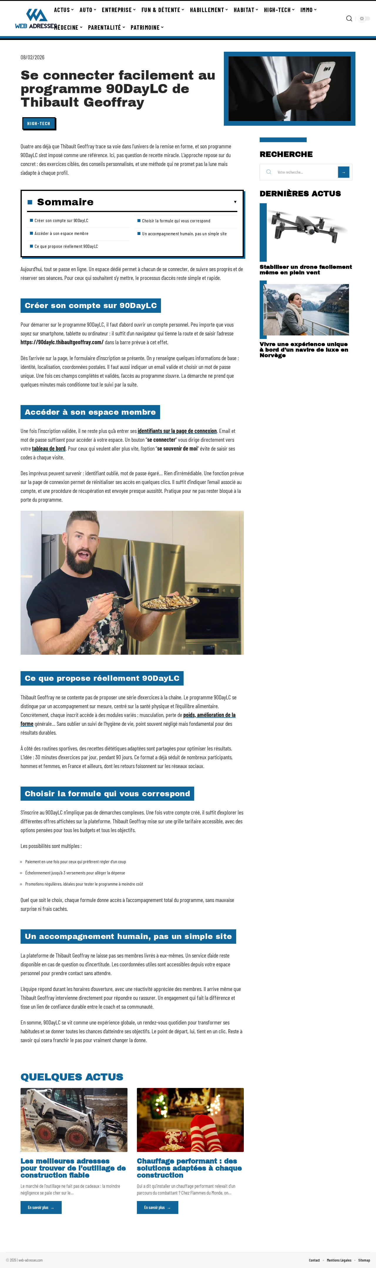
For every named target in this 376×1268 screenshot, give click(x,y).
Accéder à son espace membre (62, 233)
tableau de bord (49, 448)
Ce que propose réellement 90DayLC (66, 246)
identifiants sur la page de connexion (177, 430)
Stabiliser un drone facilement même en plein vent (306, 270)
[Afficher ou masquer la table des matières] (165, 202)
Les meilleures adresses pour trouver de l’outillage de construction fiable (73, 1168)
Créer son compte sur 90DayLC (61, 220)
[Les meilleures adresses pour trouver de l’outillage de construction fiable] (74, 1120)
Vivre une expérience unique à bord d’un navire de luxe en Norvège (304, 349)
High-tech (39, 123)
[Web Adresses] (35, 18)
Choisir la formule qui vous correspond (176, 220)
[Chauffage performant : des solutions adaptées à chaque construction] (190, 1120)
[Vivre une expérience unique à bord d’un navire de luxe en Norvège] (306, 309)
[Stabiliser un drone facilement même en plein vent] (306, 232)
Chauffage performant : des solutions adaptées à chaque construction (189, 1168)
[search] (349, 18)
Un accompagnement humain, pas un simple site (184, 233)
